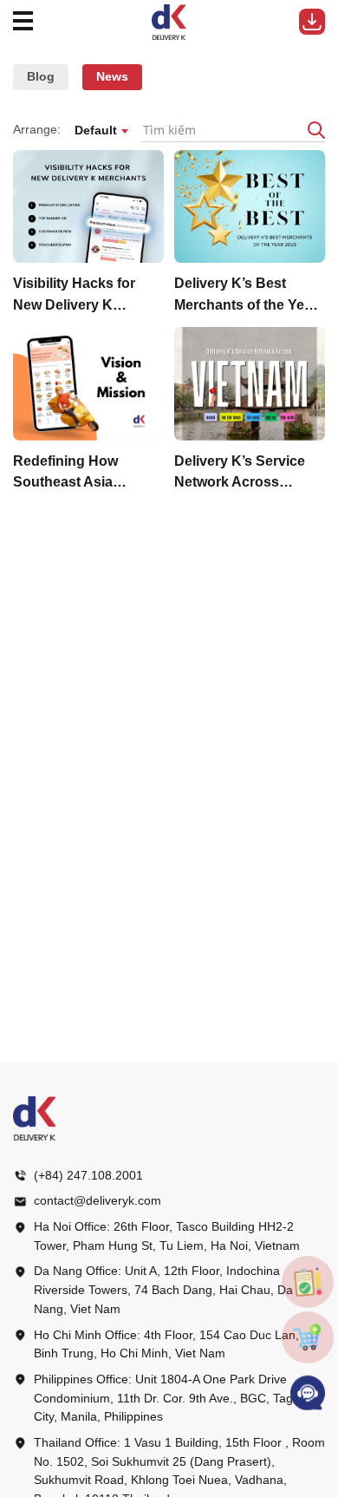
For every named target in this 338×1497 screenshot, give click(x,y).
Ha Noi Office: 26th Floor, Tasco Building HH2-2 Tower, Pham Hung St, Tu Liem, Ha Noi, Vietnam (167, 1235)
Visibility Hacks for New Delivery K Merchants (74, 296)
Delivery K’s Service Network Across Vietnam (239, 474)
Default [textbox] (96, 130)
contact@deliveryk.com (97, 1200)
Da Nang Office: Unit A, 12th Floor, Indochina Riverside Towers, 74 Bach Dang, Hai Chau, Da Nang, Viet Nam (163, 1289)
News (112, 76)
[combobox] (101, 130)
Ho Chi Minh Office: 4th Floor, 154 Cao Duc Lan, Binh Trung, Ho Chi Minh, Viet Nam (166, 1344)
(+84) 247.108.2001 (88, 1175)
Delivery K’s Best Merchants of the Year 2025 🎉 (245, 296)
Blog (41, 76)
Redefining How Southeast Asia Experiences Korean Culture (80, 474)
